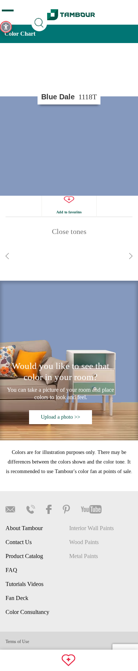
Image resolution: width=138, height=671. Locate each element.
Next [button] (130, 256)
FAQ (11, 570)
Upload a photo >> (60, 417)
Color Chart (19, 34)
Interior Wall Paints (91, 528)
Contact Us (19, 542)
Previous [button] (7, 256)
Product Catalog (24, 556)
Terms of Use (17, 641)
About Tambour (24, 528)
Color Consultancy (27, 612)
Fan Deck (17, 598)
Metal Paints (83, 556)
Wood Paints (84, 542)
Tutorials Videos (24, 584)
